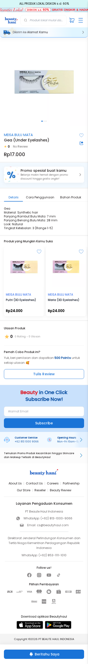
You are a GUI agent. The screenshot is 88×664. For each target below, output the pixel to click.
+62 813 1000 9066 (27, 441)
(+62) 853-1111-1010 (52, 555)
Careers (53, 483)
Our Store (23, 490)
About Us (15, 483)
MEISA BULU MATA (18, 134)
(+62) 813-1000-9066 (56, 518)
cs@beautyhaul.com (53, 525)
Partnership (71, 483)
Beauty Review (60, 490)
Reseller (40, 490)
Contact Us (34, 483)
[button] (44, 175)
